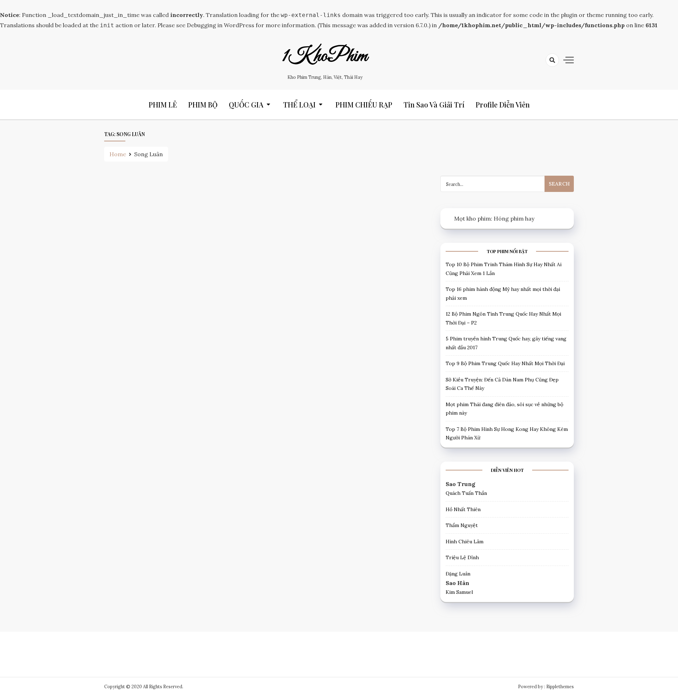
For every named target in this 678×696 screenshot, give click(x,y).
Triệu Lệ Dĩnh (462, 557)
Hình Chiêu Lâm (464, 541)
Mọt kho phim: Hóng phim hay (494, 218)
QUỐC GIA (246, 104)
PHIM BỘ (203, 104)
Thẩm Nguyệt (462, 525)
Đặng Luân (458, 574)
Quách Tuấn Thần (466, 493)
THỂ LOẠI (299, 104)
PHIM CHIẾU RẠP (363, 104)
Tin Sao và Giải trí (434, 104)
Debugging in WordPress (220, 25)
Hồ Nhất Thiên (463, 509)
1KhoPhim (325, 56)
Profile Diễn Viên (503, 104)
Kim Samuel (459, 592)
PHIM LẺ (163, 104)
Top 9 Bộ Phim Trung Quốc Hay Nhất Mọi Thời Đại (505, 363)
